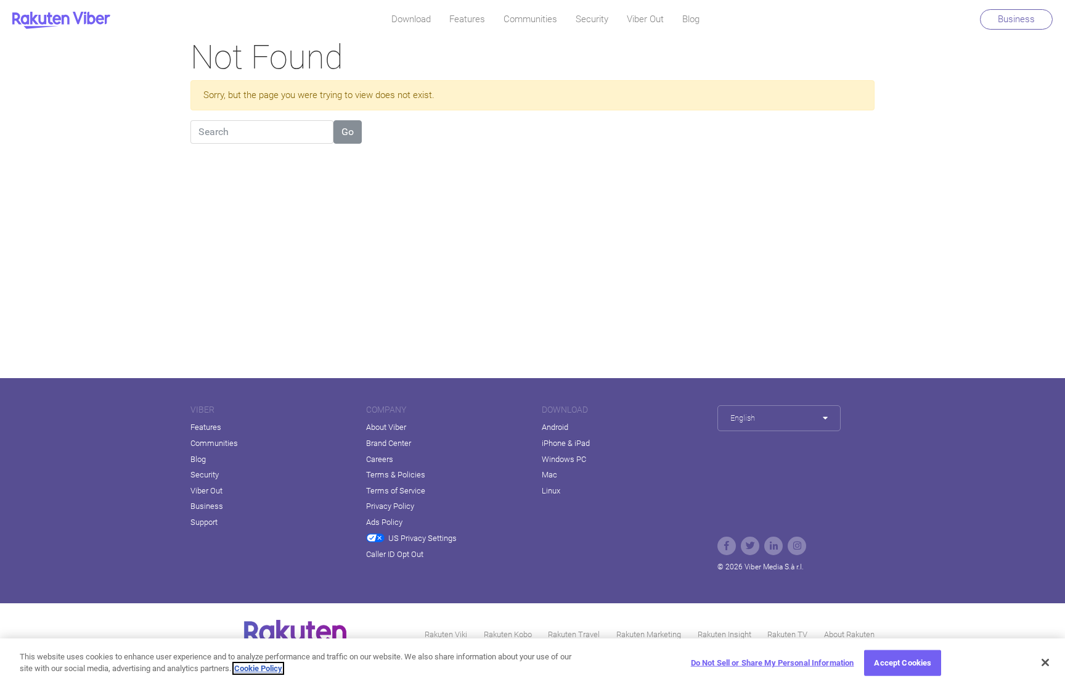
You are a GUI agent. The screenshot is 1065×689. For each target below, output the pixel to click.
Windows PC (564, 459)
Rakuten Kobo (508, 634)
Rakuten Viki (446, 634)
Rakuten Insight (724, 634)
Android (555, 427)
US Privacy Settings (422, 538)
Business (1016, 19)
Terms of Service (395, 490)
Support (204, 522)
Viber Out (645, 19)
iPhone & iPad (566, 443)
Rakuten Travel (574, 634)
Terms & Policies (395, 474)
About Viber (386, 427)
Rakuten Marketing (648, 634)
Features (467, 19)
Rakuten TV (787, 634)
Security (592, 19)
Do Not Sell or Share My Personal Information (772, 662)
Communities (530, 19)
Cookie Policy (258, 668)
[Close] (1045, 662)
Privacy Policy (390, 506)
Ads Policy (384, 522)
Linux (551, 490)
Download (411, 19)
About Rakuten (849, 634)
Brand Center (388, 443)
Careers (379, 459)
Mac (549, 474)
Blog (691, 19)
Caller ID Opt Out (394, 554)
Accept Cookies (902, 662)
